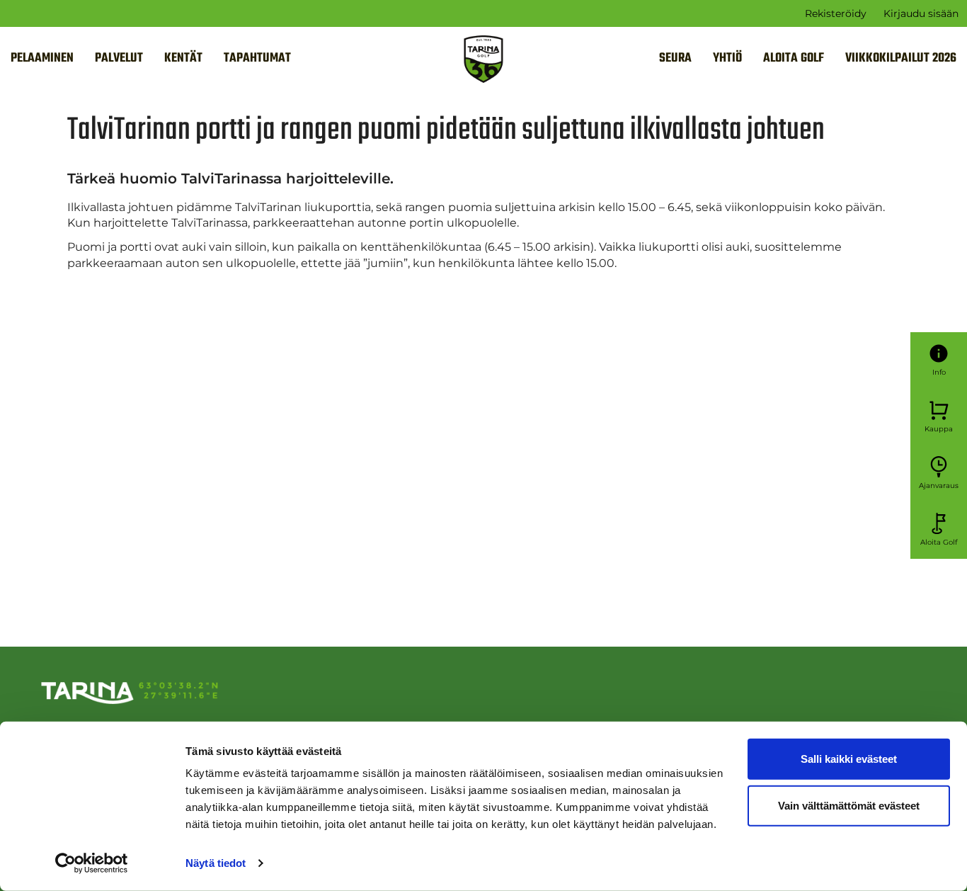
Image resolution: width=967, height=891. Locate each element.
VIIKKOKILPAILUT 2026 (900, 58)
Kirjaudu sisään (921, 13)
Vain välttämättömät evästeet (849, 805)
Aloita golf (793, 58)
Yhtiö (727, 58)
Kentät (183, 58)
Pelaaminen (42, 58)
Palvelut (119, 58)
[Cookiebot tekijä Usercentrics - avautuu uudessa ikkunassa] (92, 863)
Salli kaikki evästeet (849, 759)
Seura (675, 58)
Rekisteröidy (835, 13)
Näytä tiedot (215, 863)
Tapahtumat (257, 58)
